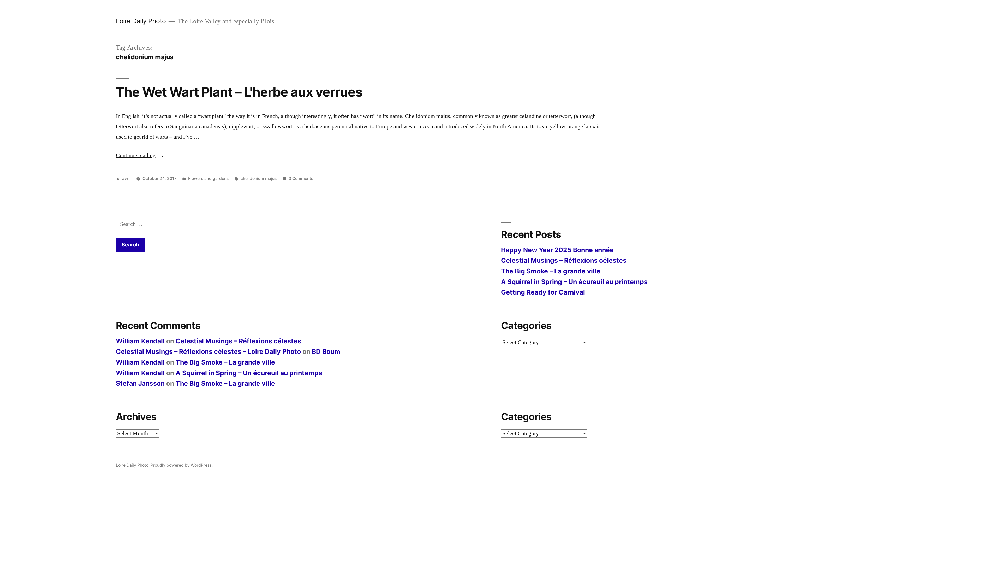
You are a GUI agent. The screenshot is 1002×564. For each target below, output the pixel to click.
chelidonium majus (259, 178)
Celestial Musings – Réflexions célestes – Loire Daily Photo (208, 351)
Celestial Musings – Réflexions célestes (564, 260)
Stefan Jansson (140, 383)
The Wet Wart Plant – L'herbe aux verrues (239, 92)
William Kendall (140, 341)
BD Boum (326, 351)
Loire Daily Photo (141, 21)
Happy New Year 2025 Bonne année (557, 250)
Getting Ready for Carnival (543, 292)
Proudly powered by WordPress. (182, 465)
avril (126, 178)
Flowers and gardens (208, 178)
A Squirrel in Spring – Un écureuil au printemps (574, 282)
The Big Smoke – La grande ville (550, 271)
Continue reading (140, 155)
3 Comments (301, 178)
